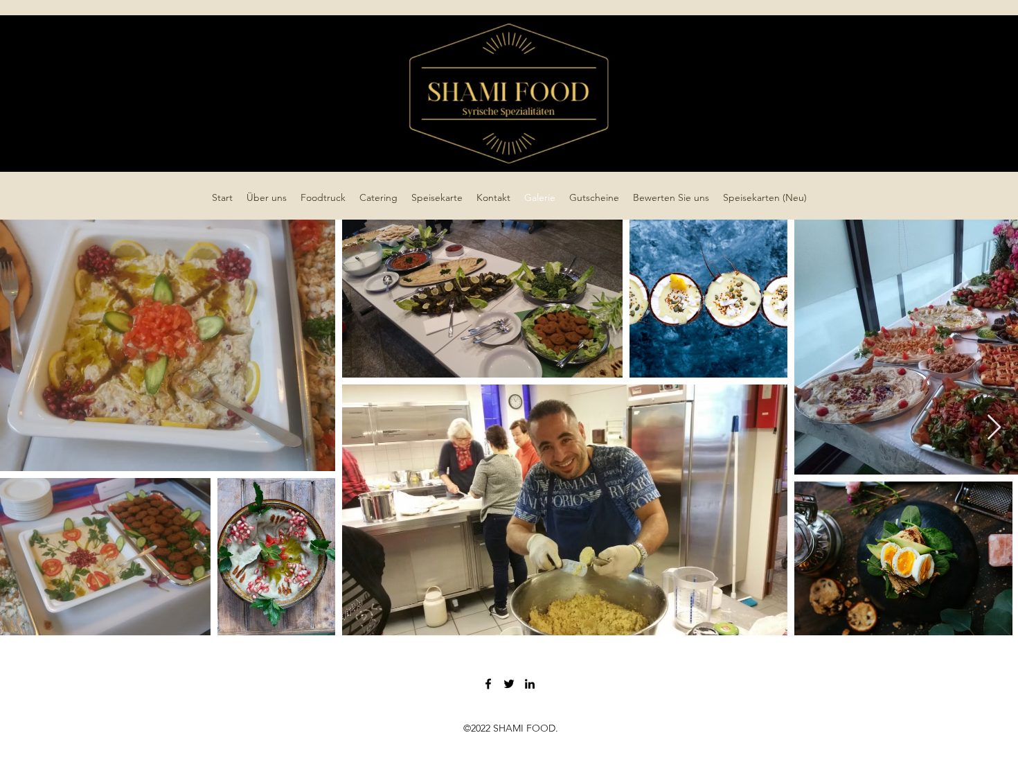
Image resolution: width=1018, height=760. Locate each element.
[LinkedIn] (530, 684)
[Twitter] (509, 684)
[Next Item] (994, 427)
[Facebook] (488, 684)
